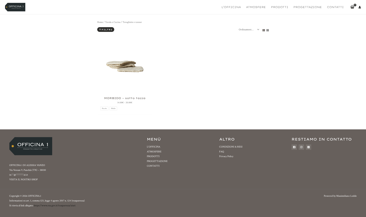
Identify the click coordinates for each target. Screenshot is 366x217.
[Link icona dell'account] (359, 7)
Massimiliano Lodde (346, 196)
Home (100, 22)
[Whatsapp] (308, 147)
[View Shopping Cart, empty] (352, 7)
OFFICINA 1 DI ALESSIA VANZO (27, 165)
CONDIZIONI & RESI (230, 146)
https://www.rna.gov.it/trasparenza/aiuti (54, 205)
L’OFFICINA (231, 7)
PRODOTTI (279, 7)
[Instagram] (301, 147)
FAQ (221, 151)
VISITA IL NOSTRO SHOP (23, 179)
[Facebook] (294, 147)
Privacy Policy (226, 156)
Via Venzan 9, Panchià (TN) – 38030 (27, 170)
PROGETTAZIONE (307, 7)
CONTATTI (335, 7)
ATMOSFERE (256, 7)
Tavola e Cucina (112, 22)
